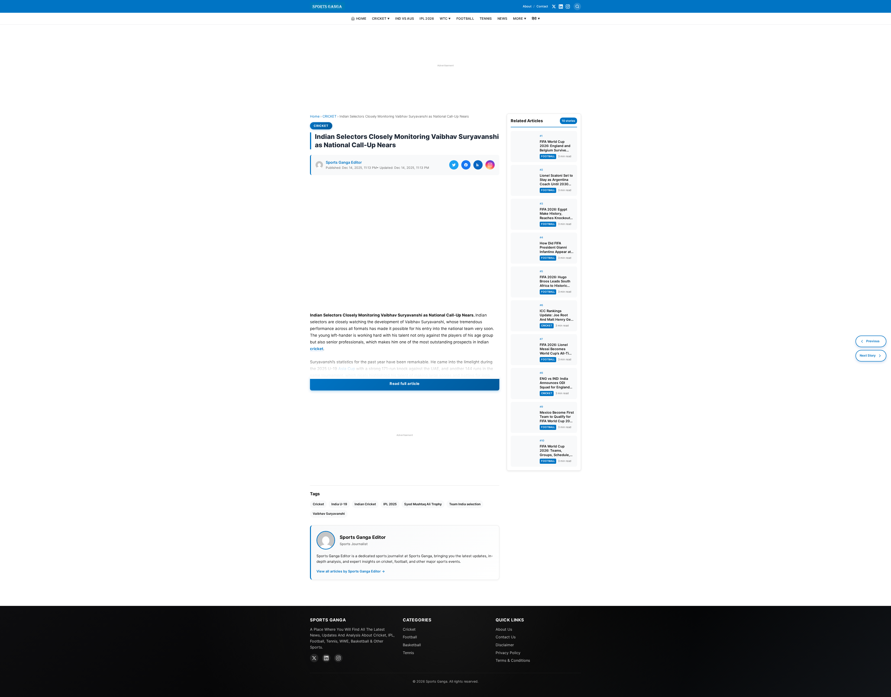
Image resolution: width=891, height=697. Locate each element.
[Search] (577, 6)
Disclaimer (505, 645)
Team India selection (465, 504)
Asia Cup (346, 368)
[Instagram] (568, 6)
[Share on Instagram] (490, 164)
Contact (542, 6)
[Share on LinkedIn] (478, 164)
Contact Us (506, 637)
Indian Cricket (365, 504)
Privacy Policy (508, 652)
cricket (316, 348)
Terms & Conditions (513, 660)
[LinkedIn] (561, 6)
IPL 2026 (427, 18)
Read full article (405, 383)
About (527, 6)
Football (410, 637)
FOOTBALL (465, 18)
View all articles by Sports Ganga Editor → (350, 571)
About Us (504, 629)
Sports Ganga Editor (344, 162)
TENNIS (486, 18)
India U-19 (339, 504)
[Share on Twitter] (453, 164)
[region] (445, 65)
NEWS (502, 18)
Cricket (318, 504)
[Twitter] (554, 6)
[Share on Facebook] (466, 164)
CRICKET (329, 116)
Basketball (412, 645)
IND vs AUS (404, 18)
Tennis (408, 652)
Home (315, 116)
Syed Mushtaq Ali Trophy (423, 504)
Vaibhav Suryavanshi (329, 513)
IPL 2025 (390, 504)
